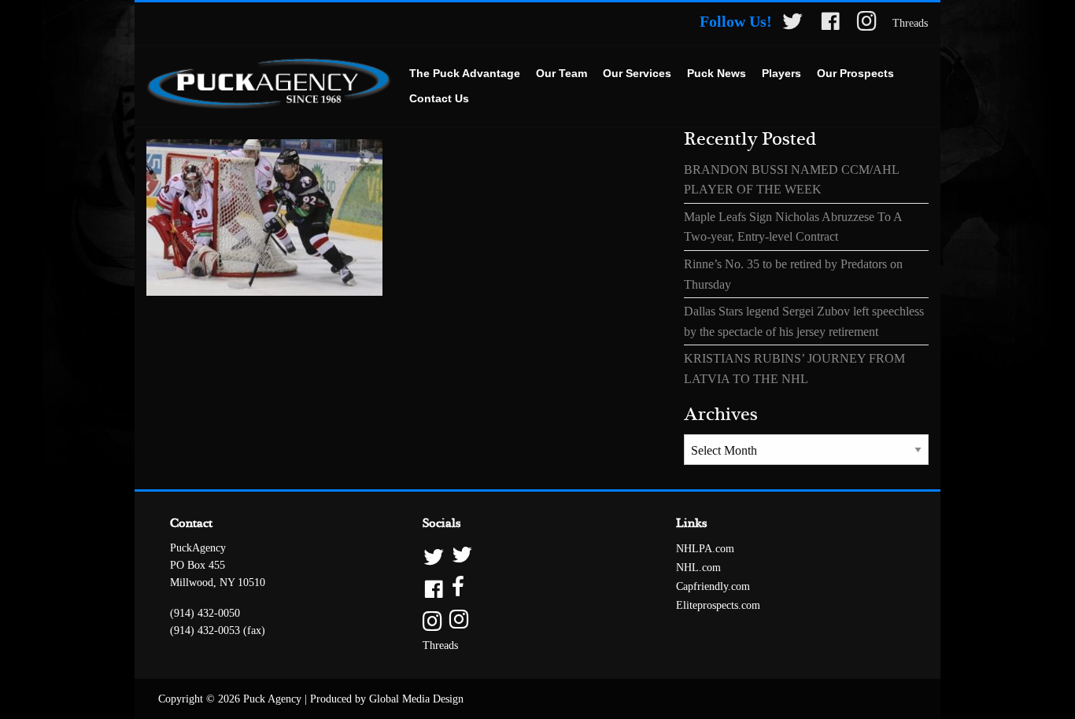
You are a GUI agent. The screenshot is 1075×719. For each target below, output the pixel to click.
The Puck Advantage (464, 73)
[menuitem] (464, 74)
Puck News (716, 73)
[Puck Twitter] (792, 24)
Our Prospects (855, 73)
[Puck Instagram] (867, 24)
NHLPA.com (705, 549)
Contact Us (439, 98)
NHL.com (698, 567)
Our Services (637, 73)
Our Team (561, 73)
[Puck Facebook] (830, 24)
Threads (910, 23)
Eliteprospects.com (718, 605)
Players (781, 73)
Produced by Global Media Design (387, 699)
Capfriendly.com (713, 586)
